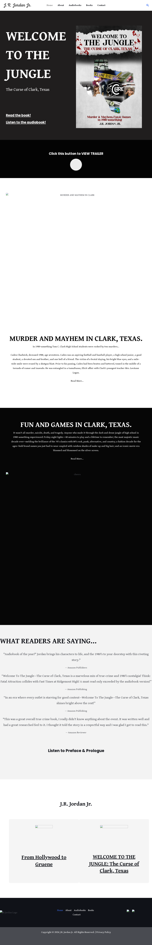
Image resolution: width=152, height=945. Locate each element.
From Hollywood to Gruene (44, 860)
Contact (101, 5)
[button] (147, 5)
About (61, 5)
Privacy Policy (103, 932)
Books (89, 5)
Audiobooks (75, 5)
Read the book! (18, 115)
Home (50, 5)
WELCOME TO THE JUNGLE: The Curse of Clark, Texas (114, 863)
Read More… (77, 381)
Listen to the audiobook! (26, 122)
